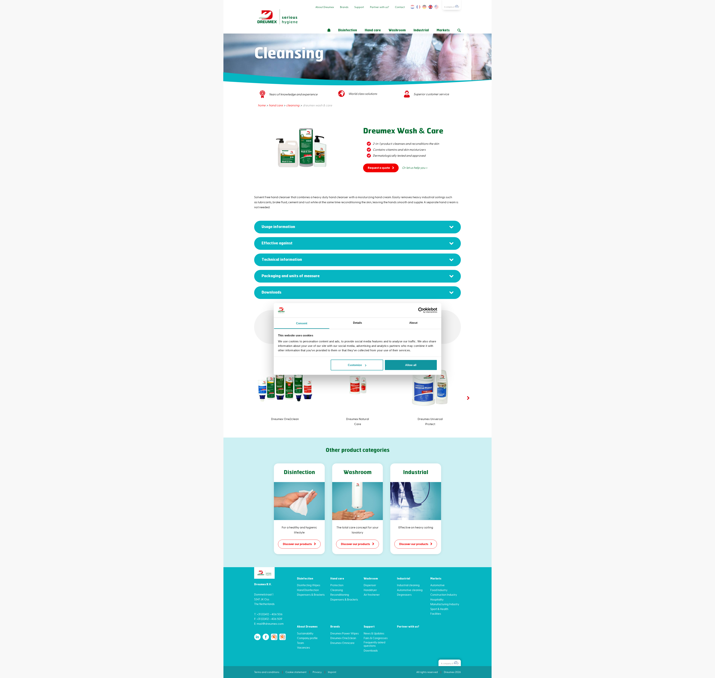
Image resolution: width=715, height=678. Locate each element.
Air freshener (372, 594)
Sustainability (305, 633)
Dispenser (370, 585)
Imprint (332, 672)
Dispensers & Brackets (311, 594)
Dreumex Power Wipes (344, 633)
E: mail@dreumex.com (269, 623)
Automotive (437, 585)
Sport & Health (439, 609)
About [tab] (413, 322)
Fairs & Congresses (376, 638)
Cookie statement (295, 672)
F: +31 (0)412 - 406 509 (268, 618)
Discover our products (297, 544)
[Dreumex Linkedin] (257, 637)
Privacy (317, 672)
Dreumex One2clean (343, 638)
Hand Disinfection (308, 590)
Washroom (397, 30)
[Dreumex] (277, 17)
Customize (355, 365)
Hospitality (437, 599)
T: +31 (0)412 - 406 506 (268, 614)
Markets (443, 30)
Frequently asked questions (374, 644)
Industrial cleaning (408, 585)
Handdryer (370, 590)
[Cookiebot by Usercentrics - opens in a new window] (421, 310)
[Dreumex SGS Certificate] (274, 637)
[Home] (329, 30)
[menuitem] (262, 105)
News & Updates (374, 633)
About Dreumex (324, 7)
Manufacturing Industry (444, 604)
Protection (336, 585)
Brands (344, 7)
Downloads (371, 650)
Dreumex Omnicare (342, 642)
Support (359, 7)
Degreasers (404, 594)
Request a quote (379, 167)
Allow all (410, 365)
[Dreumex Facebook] (266, 637)
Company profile (307, 638)
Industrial (421, 30)
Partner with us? (379, 7)
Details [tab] (357, 322)
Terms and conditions (266, 672)
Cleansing (336, 590)
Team (300, 642)
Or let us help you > (414, 167)
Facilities (435, 613)
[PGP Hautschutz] (449, 663)
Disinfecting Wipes (308, 585)
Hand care (373, 30)
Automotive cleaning (409, 590)
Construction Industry (443, 594)
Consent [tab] (301, 323)
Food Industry (438, 590)
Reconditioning (339, 594)
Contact (400, 7)
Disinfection (347, 30)
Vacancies (303, 647)
